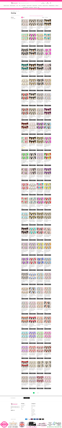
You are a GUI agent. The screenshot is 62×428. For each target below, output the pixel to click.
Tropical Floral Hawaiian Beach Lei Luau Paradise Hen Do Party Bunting (40, 191)
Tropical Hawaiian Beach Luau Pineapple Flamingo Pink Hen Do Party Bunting (24, 205)
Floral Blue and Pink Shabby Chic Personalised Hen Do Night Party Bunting (24, 384)
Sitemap (22, 409)
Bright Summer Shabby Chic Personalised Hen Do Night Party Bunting (24, 295)
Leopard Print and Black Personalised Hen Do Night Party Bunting (40, 87)
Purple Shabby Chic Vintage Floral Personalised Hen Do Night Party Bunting (47, 176)
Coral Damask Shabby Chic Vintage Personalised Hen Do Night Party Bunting (24, 325)
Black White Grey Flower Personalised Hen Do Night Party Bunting (24, 281)
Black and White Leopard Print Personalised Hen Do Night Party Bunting (40, 101)
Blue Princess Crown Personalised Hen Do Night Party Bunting (32, 281)
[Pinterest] (14, 410)
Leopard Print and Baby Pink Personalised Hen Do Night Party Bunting (24, 176)
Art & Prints (40, 5)
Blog (38, 7)
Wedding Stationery (52, 5)
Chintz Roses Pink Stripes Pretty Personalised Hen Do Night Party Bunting (47, 295)
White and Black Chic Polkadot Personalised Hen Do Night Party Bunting (24, 57)
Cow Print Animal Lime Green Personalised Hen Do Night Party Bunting (40, 340)
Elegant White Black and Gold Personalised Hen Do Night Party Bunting (40, 369)
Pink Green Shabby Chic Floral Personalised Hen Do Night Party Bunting (24, 27)
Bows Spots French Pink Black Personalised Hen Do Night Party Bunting (47, 72)
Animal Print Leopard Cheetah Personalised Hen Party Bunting (47, 27)
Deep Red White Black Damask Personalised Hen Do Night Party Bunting (24, 116)
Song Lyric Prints (45, 5)
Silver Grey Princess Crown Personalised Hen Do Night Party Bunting (32, 191)
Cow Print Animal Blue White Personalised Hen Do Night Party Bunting (32, 340)
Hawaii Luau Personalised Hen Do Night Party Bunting (47, 161)
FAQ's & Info (31, 7)
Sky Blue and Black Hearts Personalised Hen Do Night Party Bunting (47, 131)
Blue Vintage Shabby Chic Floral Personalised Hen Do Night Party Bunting (40, 281)
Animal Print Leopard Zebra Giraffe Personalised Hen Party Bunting (32, 57)
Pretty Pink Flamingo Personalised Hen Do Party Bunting (32, 131)
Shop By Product (29, 5)
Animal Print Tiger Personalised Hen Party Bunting (32, 72)
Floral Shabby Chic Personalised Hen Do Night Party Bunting (40, 116)
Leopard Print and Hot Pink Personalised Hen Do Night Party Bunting (32, 42)
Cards (17, 5)
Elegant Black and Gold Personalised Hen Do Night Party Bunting (32, 116)
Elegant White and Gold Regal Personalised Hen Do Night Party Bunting (32, 369)
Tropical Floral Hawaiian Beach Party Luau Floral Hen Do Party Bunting (47, 191)
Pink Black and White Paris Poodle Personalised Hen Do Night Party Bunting (40, 176)
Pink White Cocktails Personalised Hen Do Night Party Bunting (47, 57)
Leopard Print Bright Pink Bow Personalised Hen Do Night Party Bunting (47, 116)
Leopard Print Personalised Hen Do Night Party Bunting (32, 27)
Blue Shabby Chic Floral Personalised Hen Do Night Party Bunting (47, 101)
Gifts (19, 5)
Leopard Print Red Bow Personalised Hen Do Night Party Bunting (24, 131)
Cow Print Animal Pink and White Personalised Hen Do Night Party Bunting (47, 340)
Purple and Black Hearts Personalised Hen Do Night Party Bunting (40, 131)
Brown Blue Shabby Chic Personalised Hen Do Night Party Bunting (32, 295)
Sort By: (43, 17)
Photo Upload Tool (25, 7)
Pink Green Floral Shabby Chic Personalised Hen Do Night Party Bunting (47, 87)
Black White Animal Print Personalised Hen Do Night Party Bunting (32, 161)
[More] (15, 5)
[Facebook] (11, 410)
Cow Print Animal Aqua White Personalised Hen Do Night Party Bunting (24, 340)
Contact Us (35, 7)
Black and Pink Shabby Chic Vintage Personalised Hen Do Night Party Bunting (24, 236)
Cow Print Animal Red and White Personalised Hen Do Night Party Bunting (32, 354)
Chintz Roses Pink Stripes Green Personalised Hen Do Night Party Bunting (40, 295)
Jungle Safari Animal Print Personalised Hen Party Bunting (32, 87)
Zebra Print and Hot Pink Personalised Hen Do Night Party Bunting (40, 205)
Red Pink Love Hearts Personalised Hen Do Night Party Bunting (24, 191)
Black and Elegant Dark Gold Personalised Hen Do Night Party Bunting (40, 221)
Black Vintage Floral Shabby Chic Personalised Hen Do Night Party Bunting (47, 236)
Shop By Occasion (6, 5)
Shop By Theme (35, 5)
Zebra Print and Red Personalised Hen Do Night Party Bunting (47, 205)
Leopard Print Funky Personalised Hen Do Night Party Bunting (40, 27)
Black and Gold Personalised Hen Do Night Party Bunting (47, 221)
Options (25, 76)
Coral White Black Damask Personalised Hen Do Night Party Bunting (47, 325)
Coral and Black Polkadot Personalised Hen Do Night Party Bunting (47, 310)
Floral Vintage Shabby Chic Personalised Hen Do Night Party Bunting (32, 384)
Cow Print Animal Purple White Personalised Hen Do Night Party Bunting (24, 354)
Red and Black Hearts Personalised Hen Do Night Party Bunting (24, 101)
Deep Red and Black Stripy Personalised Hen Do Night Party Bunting (47, 354)
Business (57, 5)
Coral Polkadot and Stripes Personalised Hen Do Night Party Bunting (40, 325)
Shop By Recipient (12, 5)
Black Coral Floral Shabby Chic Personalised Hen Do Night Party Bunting (40, 236)
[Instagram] (12, 410)
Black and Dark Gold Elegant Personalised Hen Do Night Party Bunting (32, 221)
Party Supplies (23, 5)
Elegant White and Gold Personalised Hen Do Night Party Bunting (24, 87)
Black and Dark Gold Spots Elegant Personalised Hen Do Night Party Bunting (40, 145)
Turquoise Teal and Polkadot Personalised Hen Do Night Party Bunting (24, 72)
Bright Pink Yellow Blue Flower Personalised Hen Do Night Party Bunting (47, 281)
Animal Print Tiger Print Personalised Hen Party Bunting (32, 145)
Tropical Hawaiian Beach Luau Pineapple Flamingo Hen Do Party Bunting (47, 42)
